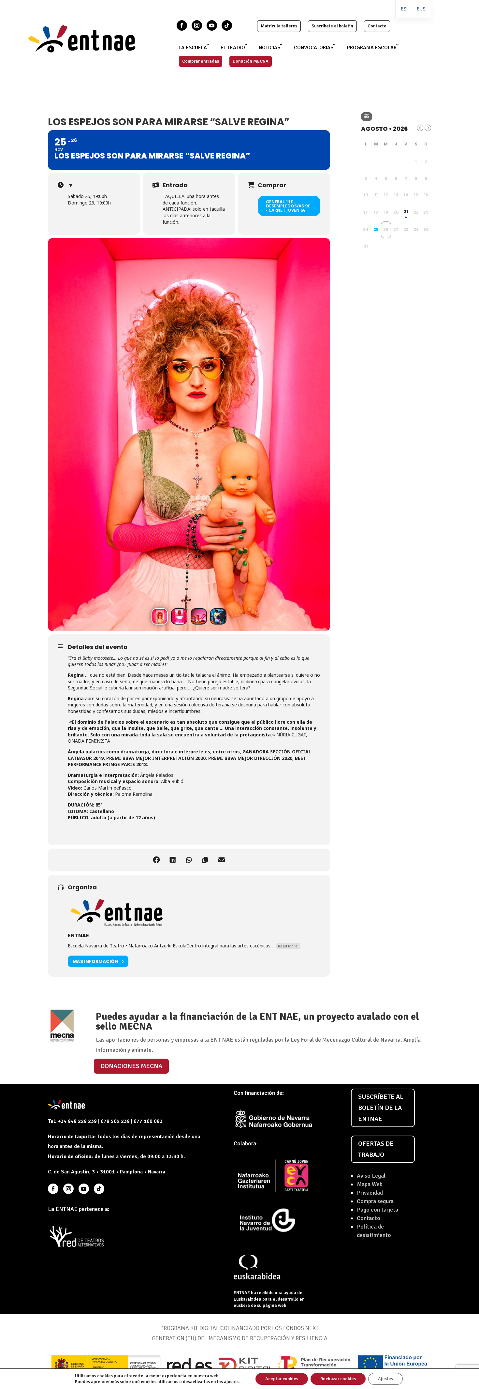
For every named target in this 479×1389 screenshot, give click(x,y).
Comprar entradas (200, 61)
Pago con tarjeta (377, 1209)
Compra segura (375, 1201)
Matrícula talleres (279, 26)
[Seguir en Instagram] (197, 25)
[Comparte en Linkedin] (173, 860)
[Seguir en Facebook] (182, 25)
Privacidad (370, 1192)
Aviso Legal (371, 1175)
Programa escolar (372, 47)
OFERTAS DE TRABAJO (376, 1149)
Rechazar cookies (338, 1378)
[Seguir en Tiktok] (227, 25)
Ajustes (385, 1378)
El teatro (233, 47)
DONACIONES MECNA (131, 1066)
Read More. (288, 946)
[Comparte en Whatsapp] (189, 860)
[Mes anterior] (420, 128)
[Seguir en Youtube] (212, 25)
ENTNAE (78, 935)
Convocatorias (313, 47)
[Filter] (366, 116)
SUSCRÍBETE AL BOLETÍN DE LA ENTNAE (380, 1108)
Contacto (377, 26)
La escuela (193, 47)
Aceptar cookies (281, 1378)
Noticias (269, 47)
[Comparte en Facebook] (156, 860)
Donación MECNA (251, 61)
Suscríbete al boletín (332, 26)
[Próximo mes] (428, 128)
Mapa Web (370, 1184)
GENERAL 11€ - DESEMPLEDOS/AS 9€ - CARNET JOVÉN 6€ (288, 206)
